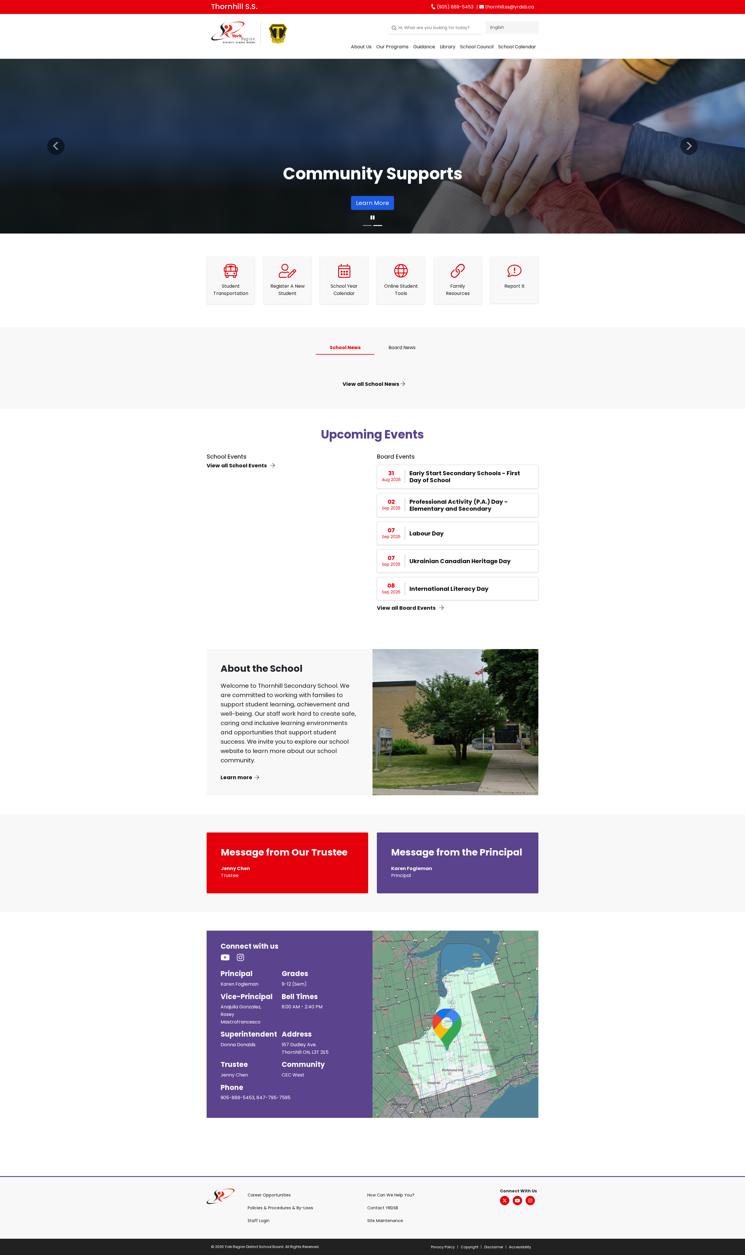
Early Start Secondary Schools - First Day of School (464, 476)
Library (447, 46)
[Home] (233, 34)
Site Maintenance (385, 1221)
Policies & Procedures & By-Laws (280, 1208)
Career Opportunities (269, 1195)
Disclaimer (493, 1247)
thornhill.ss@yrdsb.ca (509, 6)
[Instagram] (530, 1200)
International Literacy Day (449, 589)
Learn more (236, 777)
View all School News (371, 384)
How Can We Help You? (390, 1195)
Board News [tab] (402, 347)
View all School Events (237, 465)
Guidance (424, 46)
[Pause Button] (372, 217)
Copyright (469, 1247)
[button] (56, 146)
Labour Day (426, 533)
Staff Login (258, 1221)
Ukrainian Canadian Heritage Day (460, 561)
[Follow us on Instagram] (244, 958)
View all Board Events (407, 607)
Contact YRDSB (382, 1208)
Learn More (372, 203)
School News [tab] (345, 347)
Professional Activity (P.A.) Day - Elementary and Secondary (458, 505)
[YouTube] (517, 1200)
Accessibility (520, 1247)
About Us (361, 46)
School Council (477, 46)
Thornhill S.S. (234, 6)
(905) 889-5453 (454, 6)
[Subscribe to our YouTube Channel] (229, 958)
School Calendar (517, 46)
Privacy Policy (443, 1247)
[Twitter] (504, 1200)
